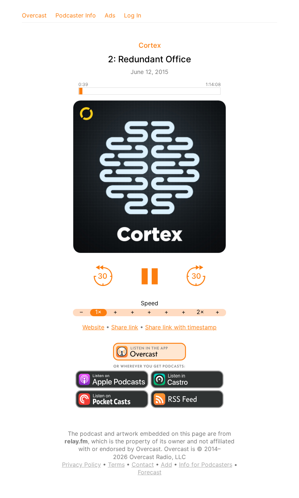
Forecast (150, 472)
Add (166, 464)
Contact (143, 464)
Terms (116, 464)
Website (93, 327)
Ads (110, 15)
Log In (132, 15)
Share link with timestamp (181, 327)
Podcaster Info (75, 15)
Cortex (150, 45)
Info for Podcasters (205, 464)
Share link (124, 327)
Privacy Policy (81, 464)
